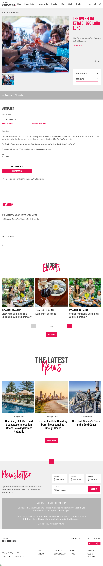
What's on (5, 12)
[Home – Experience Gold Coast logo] (10, 540)
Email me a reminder (39, 123)
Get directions (77, 45)
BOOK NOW (80, 79)
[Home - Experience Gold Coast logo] (9, 3)
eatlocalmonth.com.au (44, 149)
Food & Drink (15, 12)
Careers (41, 554)
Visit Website (15, 166)
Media (72, 550)
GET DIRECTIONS (8, 236)
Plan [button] (19, 4)
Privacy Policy (7, 556)
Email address (57, 487)
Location (21, 95)
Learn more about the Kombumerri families (51, 524)
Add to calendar (7, 123)
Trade (72, 554)
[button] (90, 4)
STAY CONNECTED (94, 538)
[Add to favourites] (99, 61)
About (40, 550)
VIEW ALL (51, 334)
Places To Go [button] (29, 4)
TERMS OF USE (20, 556)
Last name (73, 476)
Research (90, 550)
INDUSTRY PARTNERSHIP (91, 555)
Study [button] (70, 4)
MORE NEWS (51, 440)
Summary (8, 95)
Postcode (90, 476)
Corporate (58, 550)
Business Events (60, 554)
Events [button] (54, 4)
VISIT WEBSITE (81, 73)
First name (56, 476)
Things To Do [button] (43, 4)
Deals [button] (78, 4)
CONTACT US (76, 538)
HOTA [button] (62, 4)
